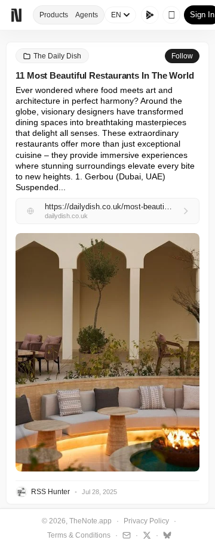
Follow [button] (182, 56)
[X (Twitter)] (145, 535)
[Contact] (125, 535)
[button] (107, 352)
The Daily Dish (57, 56)
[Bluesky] (165, 535)
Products (53, 15)
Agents (86, 15)
